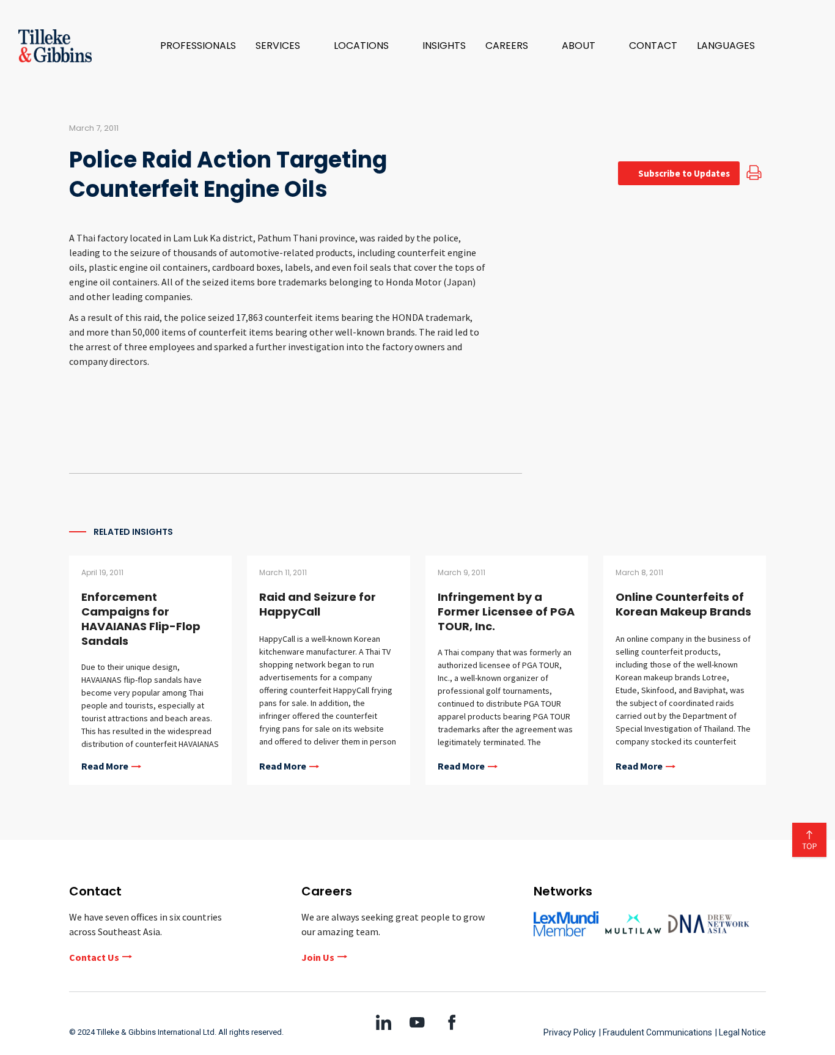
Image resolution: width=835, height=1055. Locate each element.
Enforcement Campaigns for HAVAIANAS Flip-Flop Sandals (140, 619)
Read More (104, 766)
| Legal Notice (740, 1032)
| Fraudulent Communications (655, 1032)
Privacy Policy (569, 1032)
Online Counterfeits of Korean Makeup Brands (683, 604)
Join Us (317, 957)
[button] (285, 45)
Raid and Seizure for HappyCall (317, 604)
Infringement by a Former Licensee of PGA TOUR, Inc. (506, 611)
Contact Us (94, 957)
